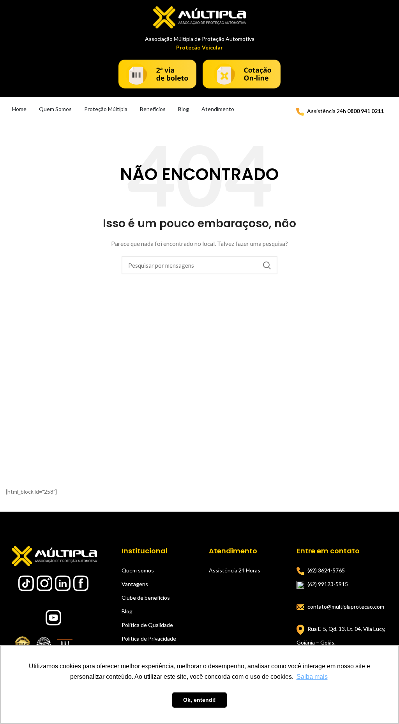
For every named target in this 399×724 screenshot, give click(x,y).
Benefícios (153, 109)
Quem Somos (55, 109)
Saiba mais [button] (312, 676)
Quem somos (138, 570)
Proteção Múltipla (105, 109)
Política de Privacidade (149, 638)
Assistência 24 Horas (234, 570)
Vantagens (135, 584)
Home (19, 109)
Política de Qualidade (147, 625)
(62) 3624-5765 (326, 570)
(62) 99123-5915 (327, 584)
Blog (183, 109)
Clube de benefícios (146, 597)
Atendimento (217, 109)
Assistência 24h (345, 111)
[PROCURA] (267, 265)
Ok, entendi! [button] (199, 700)
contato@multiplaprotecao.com (345, 606)
